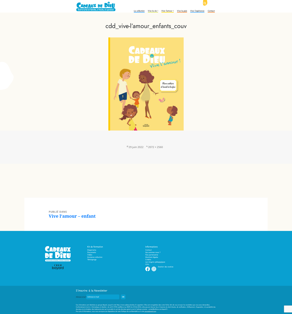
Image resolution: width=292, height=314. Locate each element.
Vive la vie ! (153, 10)
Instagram (154, 270)
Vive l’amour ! (167, 10)
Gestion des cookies (165, 267)
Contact (211, 10)
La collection (139, 10)
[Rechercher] (206, 5)
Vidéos (89, 255)
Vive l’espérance (197, 10)
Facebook (147, 270)
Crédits (148, 259)
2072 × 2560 (155, 147)
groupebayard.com (150, 311)
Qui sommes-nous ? (152, 252)
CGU (147, 264)
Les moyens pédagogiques (155, 262)
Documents (91, 252)
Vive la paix (182, 10)
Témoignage (91, 259)
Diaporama (91, 250)
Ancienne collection (94, 257)
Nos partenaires (151, 255)
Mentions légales (151, 257)
